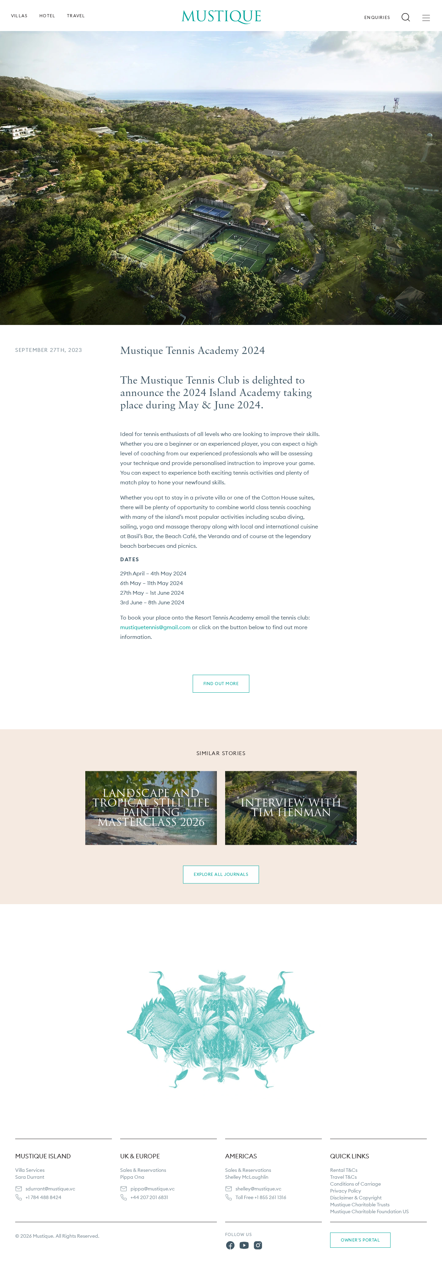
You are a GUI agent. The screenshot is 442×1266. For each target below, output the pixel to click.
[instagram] (258, 1246)
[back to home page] (221, 12)
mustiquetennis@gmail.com (155, 627)
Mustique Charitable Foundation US (369, 1211)
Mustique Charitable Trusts (360, 1204)
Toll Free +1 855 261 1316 (261, 1197)
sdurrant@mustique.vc (50, 1189)
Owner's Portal (360, 1240)
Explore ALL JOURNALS (221, 874)
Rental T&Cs (343, 1170)
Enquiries (377, 18)
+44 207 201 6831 (149, 1197)
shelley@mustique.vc (258, 1189)
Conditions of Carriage (355, 1184)
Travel (76, 16)
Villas (19, 16)
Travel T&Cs (343, 1177)
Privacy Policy (345, 1191)
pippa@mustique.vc (153, 1189)
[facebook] (230, 1246)
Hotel (47, 16)
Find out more (221, 683)
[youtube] (244, 1246)
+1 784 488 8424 (43, 1197)
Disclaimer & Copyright (356, 1198)
